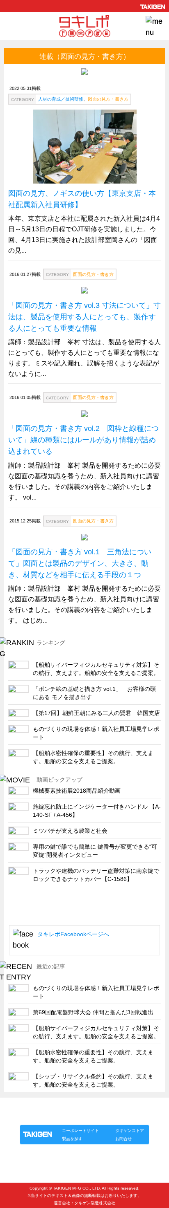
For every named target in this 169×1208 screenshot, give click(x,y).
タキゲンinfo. (119, 1116)
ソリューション (67, 1116)
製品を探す (72, 1138)
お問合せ (123, 1138)
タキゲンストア (129, 1130)
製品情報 (35, 1116)
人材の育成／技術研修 (60, 98)
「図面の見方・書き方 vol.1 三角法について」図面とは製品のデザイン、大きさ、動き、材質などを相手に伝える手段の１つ (79, 563)
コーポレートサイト (80, 1130)
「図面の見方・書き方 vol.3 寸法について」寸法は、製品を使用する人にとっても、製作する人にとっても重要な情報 (84, 316)
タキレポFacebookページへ (73, 934)
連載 (94, 1116)
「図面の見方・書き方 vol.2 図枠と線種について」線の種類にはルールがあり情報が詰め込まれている (83, 439)
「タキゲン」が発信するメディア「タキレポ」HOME (73, 1107)
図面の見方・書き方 (108, 98)
